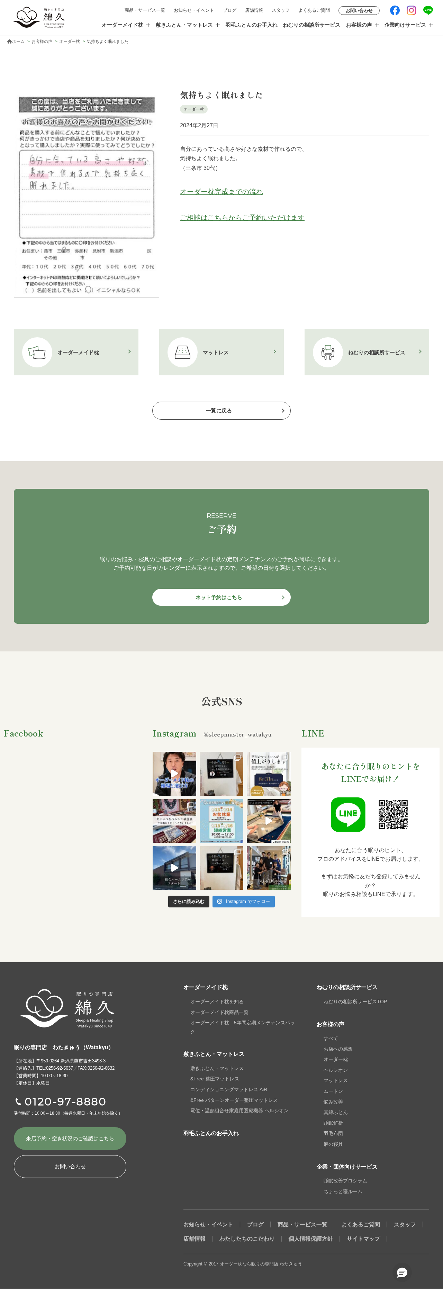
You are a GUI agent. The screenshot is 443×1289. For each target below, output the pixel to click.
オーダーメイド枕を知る (217, 1001)
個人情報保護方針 (311, 1239)
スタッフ (281, 10)
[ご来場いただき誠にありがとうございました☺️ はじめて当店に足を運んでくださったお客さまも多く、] (174, 821)
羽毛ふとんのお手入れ (252, 25)
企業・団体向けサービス (347, 1167)
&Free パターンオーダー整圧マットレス (234, 1100)
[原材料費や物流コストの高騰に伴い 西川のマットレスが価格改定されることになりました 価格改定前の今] (268, 773)
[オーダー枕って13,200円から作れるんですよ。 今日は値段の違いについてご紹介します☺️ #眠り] (174, 773)
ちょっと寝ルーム (343, 1191)
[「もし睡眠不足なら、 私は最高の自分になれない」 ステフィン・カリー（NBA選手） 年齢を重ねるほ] (221, 773)
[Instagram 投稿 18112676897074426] (268, 821)
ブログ (229, 10)
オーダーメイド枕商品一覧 (219, 1012)
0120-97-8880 (66, 1101)
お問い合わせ (359, 10)
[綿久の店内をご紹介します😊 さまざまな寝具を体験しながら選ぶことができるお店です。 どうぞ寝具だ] (174, 868)
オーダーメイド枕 (122, 25)
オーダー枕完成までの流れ (221, 191)
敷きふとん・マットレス (184, 25)
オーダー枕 (336, 1059)
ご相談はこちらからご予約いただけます (242, 217)
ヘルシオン (336, 1070)
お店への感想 (338, 1049)
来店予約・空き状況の (70, 1138)
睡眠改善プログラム (345, 1180)
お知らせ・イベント (194, 10)
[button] (402, 1272)
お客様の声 (359, 25)
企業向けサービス (405, 25)
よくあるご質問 (314, 10)
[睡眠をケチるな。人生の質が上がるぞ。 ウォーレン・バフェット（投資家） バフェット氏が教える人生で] (221, 868)
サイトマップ (363, 1239)
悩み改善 (333, 1102)
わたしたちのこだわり (247, 1239)
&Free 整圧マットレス (214, 1078)
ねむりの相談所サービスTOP (355, 1001)
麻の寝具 (333, 1144)
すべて (331, 1038)
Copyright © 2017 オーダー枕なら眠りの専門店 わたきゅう (242, 1264)
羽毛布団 (333, 1133)
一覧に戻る (219, 410)
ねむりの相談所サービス (311, 25)
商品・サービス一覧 (145, 10)
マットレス (336, 1080)
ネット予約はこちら (219, 597)
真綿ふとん (336, 1112)
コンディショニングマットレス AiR (228, 1089)
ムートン (333, 1091)
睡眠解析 (333, 1123)
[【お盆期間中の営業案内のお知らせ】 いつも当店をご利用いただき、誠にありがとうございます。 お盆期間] (221, 821)
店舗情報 (254, 10)
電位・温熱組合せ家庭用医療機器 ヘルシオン (239, 1110)
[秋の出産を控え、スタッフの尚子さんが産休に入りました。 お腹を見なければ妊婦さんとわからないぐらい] (268, 868)
